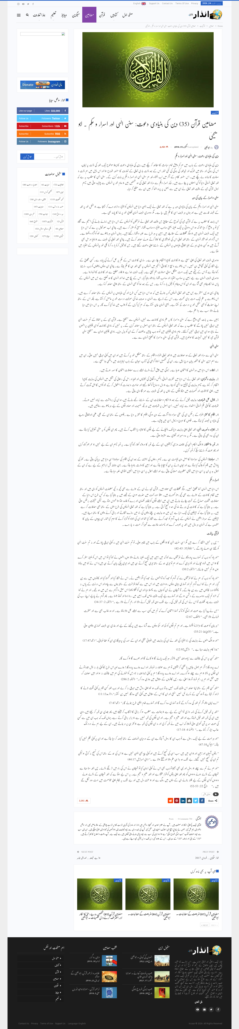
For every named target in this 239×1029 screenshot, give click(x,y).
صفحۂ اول (127, 14)
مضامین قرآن (206, 794)
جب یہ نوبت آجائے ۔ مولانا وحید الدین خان (139, 974)
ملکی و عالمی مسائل (43, 229)
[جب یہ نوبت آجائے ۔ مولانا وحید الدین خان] (162, 976)
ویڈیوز (64, 14)
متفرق (34, 221)
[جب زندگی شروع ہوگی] (162, 992)
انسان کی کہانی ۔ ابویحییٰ (141, 956)
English (136, 3)
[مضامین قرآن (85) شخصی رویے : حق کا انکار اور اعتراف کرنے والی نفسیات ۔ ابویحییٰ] (99, 894)
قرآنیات (214, 112)
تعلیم (53, 14)
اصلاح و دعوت (30, 184)
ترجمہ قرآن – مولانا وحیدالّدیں (86, 988)
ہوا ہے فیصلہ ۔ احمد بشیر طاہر (89, 857)
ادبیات (45, 184)
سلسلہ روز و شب (56, 206)
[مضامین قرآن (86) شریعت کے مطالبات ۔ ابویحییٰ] (148, 894)
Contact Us (167, 3)
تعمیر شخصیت (57, 199)
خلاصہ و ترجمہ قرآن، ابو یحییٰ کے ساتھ (85, 974)
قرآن (102, 14)
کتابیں (113, 14)
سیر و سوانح (58, 214)
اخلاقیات (59, 184)
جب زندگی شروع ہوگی (142, 988)
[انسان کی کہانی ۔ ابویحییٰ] (162, 960)
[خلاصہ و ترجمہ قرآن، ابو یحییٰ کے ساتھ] (109, 976)
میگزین (76, 14)
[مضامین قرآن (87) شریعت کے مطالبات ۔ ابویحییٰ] (196, 894)
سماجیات (39, 206)
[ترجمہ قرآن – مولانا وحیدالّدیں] (109, 992)
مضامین (89, 14)
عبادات (43, 214)
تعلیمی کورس (46, 192)
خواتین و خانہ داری (38, 199)
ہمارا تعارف (39, 14)
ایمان (60, 192)
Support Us (154, 3)
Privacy (194, 3)
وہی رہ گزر (94, 956)
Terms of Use (182, 3)
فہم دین (29, 214)
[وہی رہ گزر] (109, 960)
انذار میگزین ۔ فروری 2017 (207, 857)
